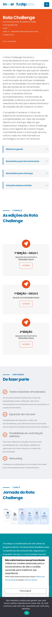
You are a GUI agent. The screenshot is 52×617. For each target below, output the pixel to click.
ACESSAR (26, 265)
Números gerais (14, 149)
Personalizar (25, 591)
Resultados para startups (19, 173)
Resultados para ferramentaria (22, 161)
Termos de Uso (30, 580)
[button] (46, 4)
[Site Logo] (19, 4)
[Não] (48, 607)
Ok (27, 613)
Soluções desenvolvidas (19, 185)
